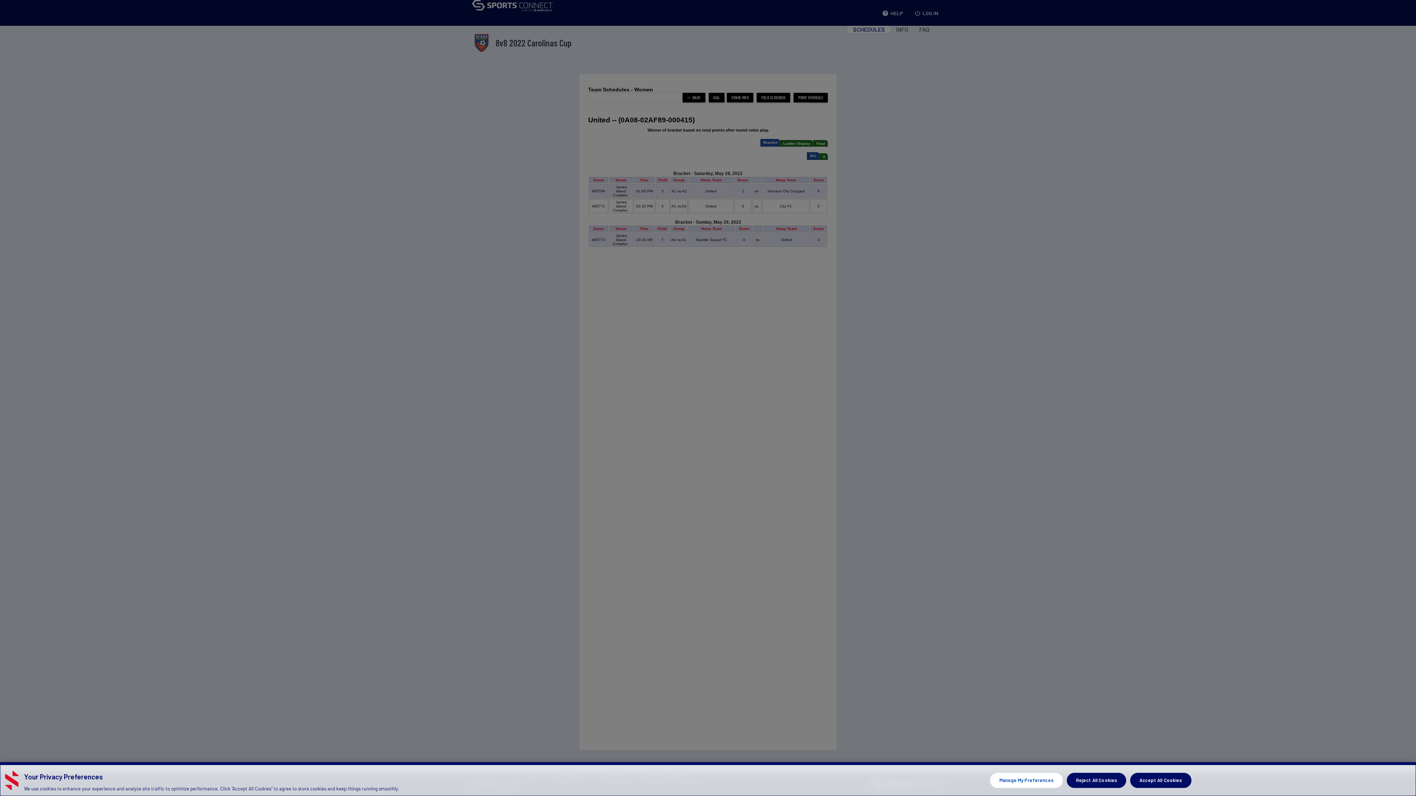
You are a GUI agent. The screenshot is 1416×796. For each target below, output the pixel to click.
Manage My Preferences (1026, 780)
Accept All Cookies (1160, 780)
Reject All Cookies (1096, 780)
